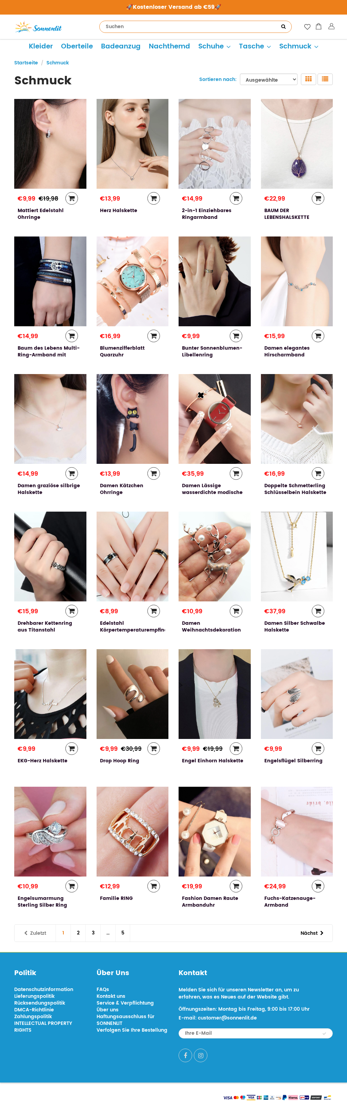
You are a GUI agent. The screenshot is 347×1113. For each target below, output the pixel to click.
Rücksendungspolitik (39, 1003)
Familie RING (116, 898)
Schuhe (211, 46)
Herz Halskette (118, 210)
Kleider (41, 46)
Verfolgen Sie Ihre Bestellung (132, 1030)
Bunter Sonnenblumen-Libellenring (212, 351)
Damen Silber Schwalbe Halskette (294, 626)
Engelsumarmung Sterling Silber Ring (42, 901)
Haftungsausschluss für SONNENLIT (126, 1020)
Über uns (108, 1010)
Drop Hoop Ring (119, 761)
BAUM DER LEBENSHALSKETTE (286, 214)
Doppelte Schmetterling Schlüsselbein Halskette (295, 489)
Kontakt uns (111, 996)
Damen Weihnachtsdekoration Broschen (211, 630)
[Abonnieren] (324, 1033)
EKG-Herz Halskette (42, 761)
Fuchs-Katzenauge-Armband (289, 901)
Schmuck (295, 46)
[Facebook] (185, 1055)
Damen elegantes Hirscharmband (287, 351)
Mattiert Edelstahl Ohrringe (41, 214)
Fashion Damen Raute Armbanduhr (210, 901)
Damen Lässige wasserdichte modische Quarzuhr (212, 492)
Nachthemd (169, 46)
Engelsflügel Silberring (293, 761)
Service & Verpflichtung (125, 1003)
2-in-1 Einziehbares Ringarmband (206, 214)
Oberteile (77, 46)
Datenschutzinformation (43, 989)
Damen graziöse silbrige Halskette (49, 489)
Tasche (251, 46)
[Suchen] (283, 27)
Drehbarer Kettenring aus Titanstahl (45, 626)
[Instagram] (200, 1055)
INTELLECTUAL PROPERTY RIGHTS (43, 1026)
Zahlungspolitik (33, 1017)
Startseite (26, 63)
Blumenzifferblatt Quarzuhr (122, 351)
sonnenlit (77, 1097)
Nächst (309, 933)
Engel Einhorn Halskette (212, 761)
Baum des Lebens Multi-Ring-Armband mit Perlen (49, 355)
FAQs (103, 989)
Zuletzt (38, 933)
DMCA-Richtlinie (34, 1010)
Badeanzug (121, 46)
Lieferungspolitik (34, 996)
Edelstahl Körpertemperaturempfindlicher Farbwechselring (141, 630)
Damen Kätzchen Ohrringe (121, 489)
